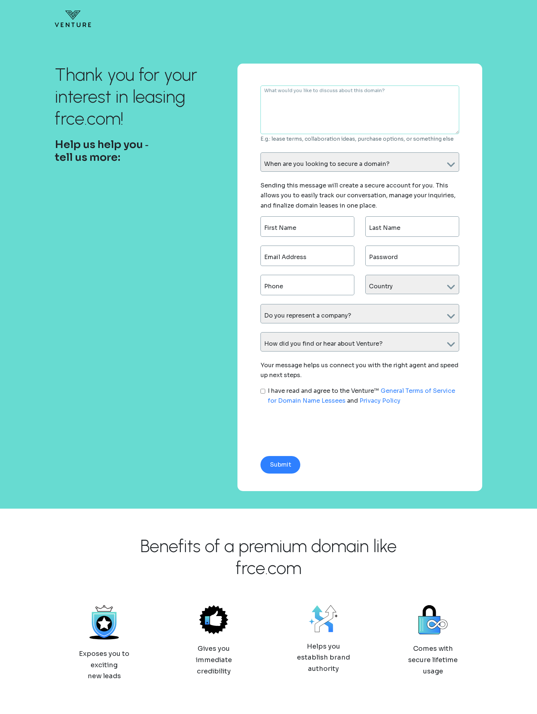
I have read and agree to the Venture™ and (361, 396)
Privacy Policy (379, 401)
